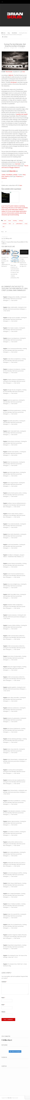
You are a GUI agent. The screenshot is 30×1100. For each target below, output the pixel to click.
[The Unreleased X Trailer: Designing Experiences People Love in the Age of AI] (24, 252)
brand (11, 215)
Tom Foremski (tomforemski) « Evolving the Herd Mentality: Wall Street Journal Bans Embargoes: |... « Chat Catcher (15, 350)
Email (3, 1004)
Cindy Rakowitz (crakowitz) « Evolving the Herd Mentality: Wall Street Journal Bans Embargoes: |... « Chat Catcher (14, 812)
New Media (14, 33)
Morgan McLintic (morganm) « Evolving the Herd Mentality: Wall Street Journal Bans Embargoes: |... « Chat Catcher (14, 391)
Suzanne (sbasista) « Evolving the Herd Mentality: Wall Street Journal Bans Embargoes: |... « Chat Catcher (15, 616)
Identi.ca (7, 176)
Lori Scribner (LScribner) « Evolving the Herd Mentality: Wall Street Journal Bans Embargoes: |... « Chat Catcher (14, 833)
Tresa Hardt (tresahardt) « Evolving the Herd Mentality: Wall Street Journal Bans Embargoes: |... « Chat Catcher (14, 525)
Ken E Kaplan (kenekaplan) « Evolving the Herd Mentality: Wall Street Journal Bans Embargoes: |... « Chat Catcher (14, 895)
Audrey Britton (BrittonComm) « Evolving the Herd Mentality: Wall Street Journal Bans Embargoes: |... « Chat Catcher (14, 843)
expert (16, 209)
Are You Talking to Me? (7, 238)
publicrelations (19, 223)
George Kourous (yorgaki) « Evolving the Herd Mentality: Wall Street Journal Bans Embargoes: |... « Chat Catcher (15, 319)
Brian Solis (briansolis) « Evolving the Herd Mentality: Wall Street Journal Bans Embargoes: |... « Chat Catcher (14, 463)
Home (4, 33)
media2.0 (21, 209)
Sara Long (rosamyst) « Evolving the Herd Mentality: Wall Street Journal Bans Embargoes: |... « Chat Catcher (14, 484)
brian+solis (5, 209)
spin (9, 215)
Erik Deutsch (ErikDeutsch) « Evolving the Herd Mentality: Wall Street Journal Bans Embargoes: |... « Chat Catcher (14, 730)
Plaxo (24, 174)
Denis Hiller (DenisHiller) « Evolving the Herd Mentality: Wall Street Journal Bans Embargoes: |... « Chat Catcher (14, 699)
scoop (26, 223)
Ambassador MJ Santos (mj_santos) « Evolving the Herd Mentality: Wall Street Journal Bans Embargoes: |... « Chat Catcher (14, 864)
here (23, 71)
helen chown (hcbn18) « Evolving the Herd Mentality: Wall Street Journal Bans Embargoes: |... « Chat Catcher (14, 750)
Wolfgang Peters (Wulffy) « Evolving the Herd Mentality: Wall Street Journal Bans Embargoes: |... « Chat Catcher (14, 298)
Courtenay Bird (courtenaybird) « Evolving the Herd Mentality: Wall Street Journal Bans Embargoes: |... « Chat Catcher (14, 771)
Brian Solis (15, 15)
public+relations (14, 206)
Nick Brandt (9, 71)
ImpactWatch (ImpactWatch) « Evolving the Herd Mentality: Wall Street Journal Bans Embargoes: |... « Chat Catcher (14, 946)
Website (3, 1011)
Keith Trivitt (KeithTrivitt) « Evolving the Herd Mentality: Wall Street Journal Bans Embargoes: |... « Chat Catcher (14, 432)
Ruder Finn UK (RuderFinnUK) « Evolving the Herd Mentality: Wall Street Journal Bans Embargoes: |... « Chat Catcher (15, 926)
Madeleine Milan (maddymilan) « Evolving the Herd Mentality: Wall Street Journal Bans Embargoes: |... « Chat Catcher (14, 606)
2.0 (8, 211)
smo (10, 211)
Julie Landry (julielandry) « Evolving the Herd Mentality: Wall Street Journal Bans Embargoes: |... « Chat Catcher (14, 854)
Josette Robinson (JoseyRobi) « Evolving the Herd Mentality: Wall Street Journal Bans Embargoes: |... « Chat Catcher (14, 565)
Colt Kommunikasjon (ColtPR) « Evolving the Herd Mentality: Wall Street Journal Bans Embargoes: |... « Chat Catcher (15, 874)
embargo (21, 220)
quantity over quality (21, 114)
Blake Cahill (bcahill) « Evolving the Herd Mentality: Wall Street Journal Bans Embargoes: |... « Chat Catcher (15, 309)
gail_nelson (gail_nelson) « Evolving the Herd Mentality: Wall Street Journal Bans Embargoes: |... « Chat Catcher (14, 474)
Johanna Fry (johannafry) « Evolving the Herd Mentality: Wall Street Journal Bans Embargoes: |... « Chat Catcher (14, 720)
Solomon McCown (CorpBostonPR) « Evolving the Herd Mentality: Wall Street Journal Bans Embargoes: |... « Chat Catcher (14, 781)
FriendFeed (9, 174)
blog (9, 33)
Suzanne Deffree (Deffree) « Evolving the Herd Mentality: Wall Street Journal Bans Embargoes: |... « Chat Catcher (15, 627)
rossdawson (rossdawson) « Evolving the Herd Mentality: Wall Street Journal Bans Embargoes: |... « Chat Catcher (14, 371)
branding (16, 215)
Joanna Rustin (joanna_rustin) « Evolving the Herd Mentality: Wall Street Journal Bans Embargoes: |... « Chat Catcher (15, 494)
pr (2, 206)
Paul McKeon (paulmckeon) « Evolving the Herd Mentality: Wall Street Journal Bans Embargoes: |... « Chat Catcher (14, 412)
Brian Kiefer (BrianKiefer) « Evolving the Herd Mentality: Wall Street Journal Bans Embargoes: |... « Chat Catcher (14, 536)
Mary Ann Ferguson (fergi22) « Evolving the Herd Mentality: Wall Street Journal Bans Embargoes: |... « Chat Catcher (14, 668)
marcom (4, 213)
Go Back (5, 36)
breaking (15, 220)
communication (10, 213)
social (9, 209)
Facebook (4, 178)
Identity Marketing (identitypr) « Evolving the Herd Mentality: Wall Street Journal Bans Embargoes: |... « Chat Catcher (15, 740)
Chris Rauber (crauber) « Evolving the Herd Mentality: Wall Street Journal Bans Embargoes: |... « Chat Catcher (14, 329)
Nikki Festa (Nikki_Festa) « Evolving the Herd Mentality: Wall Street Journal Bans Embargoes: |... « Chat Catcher (14, 596)
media (13, 209)
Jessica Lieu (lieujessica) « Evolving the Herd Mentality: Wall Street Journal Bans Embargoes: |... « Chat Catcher (14, 340)
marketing (22, 206)
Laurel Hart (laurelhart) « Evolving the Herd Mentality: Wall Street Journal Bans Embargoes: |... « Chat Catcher (14, 546)
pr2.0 (8, 206)
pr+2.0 (5, 206)
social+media (17, 207)
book (5, 220)
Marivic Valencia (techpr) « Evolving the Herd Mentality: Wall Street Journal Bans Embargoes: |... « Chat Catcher (14, 823)
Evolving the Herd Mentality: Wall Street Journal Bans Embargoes (15, 45)
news (10, 223)
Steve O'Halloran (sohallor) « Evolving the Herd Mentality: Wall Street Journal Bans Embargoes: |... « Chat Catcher (14, 905)
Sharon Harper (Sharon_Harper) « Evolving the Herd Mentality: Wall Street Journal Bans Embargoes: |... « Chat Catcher (14, 515)
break (9, 220)
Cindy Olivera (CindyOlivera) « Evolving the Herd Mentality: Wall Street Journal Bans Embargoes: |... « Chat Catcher (14, 360)
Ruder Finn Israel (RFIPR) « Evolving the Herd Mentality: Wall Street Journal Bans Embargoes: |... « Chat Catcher (14, 916)
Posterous (19, 176)
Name (3, 997)
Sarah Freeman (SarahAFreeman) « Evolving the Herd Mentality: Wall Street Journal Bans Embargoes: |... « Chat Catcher (14, 575)
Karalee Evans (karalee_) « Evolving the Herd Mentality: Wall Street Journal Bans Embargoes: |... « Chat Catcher (14, 453)
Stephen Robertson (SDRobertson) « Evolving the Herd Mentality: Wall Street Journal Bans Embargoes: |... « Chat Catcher (14, 381)
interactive (11, 207)
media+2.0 (4, 211)
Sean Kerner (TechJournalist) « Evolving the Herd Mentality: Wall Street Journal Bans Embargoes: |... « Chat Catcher (14, 658)
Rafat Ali (11, 75)
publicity (17, 213)
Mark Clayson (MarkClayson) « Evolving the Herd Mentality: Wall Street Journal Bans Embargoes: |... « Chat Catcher (14, 885)
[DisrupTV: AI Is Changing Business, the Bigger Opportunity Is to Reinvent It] (6, 252)
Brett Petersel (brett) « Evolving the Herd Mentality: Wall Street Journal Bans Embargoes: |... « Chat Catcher (15, 761)
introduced (13, 82)
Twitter (4, 174)
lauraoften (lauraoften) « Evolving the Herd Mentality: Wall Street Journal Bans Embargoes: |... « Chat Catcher (14, 422)
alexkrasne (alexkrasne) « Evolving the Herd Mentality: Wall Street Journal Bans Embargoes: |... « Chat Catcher (14, 709)
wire (3, 226)
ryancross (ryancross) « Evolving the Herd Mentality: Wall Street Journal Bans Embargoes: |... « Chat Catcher (14, 401)
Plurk (3, 176)
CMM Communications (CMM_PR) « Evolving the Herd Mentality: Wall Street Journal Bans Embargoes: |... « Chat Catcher (14, 637)
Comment (4, 981)
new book (17, 164)
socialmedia (24, 207)
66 (3, 231)
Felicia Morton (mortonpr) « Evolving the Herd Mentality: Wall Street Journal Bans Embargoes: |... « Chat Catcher (15, 443)
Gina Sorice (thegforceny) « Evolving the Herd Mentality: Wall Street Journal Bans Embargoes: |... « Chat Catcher (15, 585)
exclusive (4, 223)
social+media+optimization (19, 211)
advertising (5, 207)
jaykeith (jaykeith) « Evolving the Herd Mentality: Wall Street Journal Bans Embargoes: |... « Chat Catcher (15, 689)
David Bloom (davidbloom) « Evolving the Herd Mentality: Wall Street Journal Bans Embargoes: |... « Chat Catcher (14, 802)
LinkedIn (15, 174)
